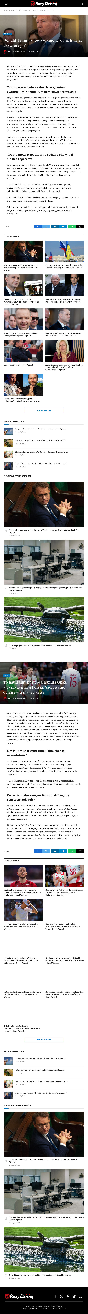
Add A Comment (44, 410)
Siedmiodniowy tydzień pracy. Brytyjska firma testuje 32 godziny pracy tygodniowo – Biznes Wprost (46, 588)
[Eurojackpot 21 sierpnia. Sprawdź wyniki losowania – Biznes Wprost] (8, 431)
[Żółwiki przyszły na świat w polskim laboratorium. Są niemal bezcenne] (44, 619)
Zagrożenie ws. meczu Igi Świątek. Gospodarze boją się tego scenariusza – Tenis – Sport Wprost (62, 926)
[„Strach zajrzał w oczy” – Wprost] (23, 351)
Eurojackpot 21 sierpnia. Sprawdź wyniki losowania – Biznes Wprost (40, 429)
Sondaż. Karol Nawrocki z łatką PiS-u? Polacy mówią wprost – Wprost (21, 334)
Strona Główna (9, 10)
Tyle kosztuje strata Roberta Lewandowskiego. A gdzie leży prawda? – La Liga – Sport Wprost (22, 1028)
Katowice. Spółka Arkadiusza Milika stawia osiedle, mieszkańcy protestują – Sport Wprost (22, 994)
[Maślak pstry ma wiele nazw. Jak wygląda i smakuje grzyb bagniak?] (8, 443)
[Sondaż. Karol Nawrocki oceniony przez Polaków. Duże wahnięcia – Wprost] (64, 319)
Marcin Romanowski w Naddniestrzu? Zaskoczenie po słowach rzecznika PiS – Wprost (21, 267)
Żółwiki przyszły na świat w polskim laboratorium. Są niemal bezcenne (40, 645)
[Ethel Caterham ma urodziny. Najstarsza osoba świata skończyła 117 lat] (8, 454)
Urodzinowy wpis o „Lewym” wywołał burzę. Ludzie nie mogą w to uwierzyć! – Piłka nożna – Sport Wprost (21, 960)
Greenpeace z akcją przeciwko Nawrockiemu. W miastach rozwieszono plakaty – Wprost (21, 301)
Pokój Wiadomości (19, 52)
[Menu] (6, 3)
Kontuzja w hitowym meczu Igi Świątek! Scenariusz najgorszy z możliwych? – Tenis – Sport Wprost (64, 960)
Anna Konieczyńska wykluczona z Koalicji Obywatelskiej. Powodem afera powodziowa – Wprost (64, 367)
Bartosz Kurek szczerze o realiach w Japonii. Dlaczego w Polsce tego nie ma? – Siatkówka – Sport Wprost (22, 892)
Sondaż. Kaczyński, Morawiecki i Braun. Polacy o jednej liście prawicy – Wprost (63, 300)
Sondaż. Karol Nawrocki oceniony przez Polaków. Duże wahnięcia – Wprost (63, 334)
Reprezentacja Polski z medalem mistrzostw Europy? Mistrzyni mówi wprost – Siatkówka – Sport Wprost (64, 892)
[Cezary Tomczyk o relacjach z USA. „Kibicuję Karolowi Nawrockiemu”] (8, 466)
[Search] (82, 3)
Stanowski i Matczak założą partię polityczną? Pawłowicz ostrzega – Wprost (22, 400)
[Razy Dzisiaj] (44, 3)
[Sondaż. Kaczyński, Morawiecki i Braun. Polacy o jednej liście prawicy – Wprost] (64, 285)
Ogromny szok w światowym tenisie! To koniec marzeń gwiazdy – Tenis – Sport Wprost (21, 926)
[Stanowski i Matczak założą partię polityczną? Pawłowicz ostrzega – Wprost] (23, 385)
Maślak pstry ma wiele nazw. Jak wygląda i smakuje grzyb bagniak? (40, 440)
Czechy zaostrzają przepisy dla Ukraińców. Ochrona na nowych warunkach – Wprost (64, 266)
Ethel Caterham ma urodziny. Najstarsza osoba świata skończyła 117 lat (41, 452)
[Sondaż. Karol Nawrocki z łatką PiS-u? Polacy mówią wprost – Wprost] (23, 319)
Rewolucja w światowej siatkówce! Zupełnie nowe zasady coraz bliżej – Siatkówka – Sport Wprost (64, 994)
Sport (6, 676)
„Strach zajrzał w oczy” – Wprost (18, 365)
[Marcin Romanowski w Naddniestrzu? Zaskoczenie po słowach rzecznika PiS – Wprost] (23, 251)
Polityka (7, 34)
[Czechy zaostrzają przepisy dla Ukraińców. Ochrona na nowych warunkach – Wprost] (64, 251)
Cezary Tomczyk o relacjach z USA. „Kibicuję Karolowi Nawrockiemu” (41, 463)
